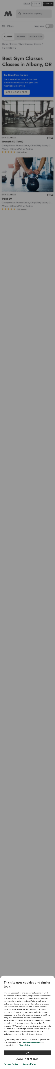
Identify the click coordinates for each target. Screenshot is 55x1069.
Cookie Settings (27, 1059)
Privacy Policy (24, 1045)
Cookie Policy (29, 1064)
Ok (27, 1053)
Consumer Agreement (31, 1043)
